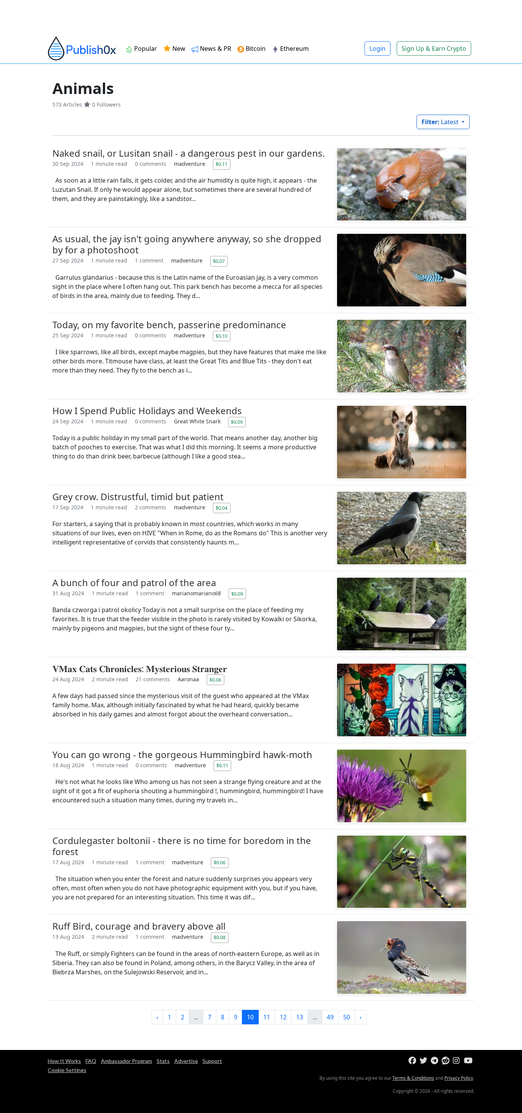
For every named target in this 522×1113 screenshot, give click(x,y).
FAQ (91, 1061)
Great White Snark (198, 421)
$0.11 (221, 163)
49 (330, 1017)
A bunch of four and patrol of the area (134, 582)
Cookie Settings (67, 1070)
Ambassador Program (126, 1061)
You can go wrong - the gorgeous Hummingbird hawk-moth (182, 754)
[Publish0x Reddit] (446, 1061)
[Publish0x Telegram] (435, 1061)
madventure (190, 163)
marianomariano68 (197, 593)
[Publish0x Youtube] (468, 1061)
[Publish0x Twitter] (424, 1061)
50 (346, 1017)
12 (283, 1017)
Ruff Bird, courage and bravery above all (138, 926)
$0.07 (219, 261)
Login (378, 48)
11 (266, 1017)
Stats (163, 1061)
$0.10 (221, 335)
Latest (440, 122)
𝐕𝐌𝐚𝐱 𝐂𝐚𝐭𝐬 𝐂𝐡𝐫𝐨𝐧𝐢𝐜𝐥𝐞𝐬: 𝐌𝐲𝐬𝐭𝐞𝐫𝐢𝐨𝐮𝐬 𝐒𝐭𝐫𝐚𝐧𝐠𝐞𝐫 (139, 668)
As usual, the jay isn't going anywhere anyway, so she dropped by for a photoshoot (186, 244)
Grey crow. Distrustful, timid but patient (138, 496)
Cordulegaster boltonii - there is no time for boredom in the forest (181, 846)
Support (212, 1061)
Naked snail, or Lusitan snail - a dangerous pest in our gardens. (188, 153)
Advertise (186, 1061)
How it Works (64, 1061)
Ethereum (294, 48)
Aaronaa (189, 679)
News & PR (214, 48)
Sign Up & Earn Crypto (434, 48)
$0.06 (215, 679)
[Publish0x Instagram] (457, 1061)
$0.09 (237, 421)
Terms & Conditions (413, 1078)
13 (299, 1017)
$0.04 (221, 507)
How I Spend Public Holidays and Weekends (147, 410)
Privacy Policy (458, 1078)
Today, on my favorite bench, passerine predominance (169, 324)
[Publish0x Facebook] (413, 1061)
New (178, 48)
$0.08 (219, 937)
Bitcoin (255, 48)
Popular (145, 48)
